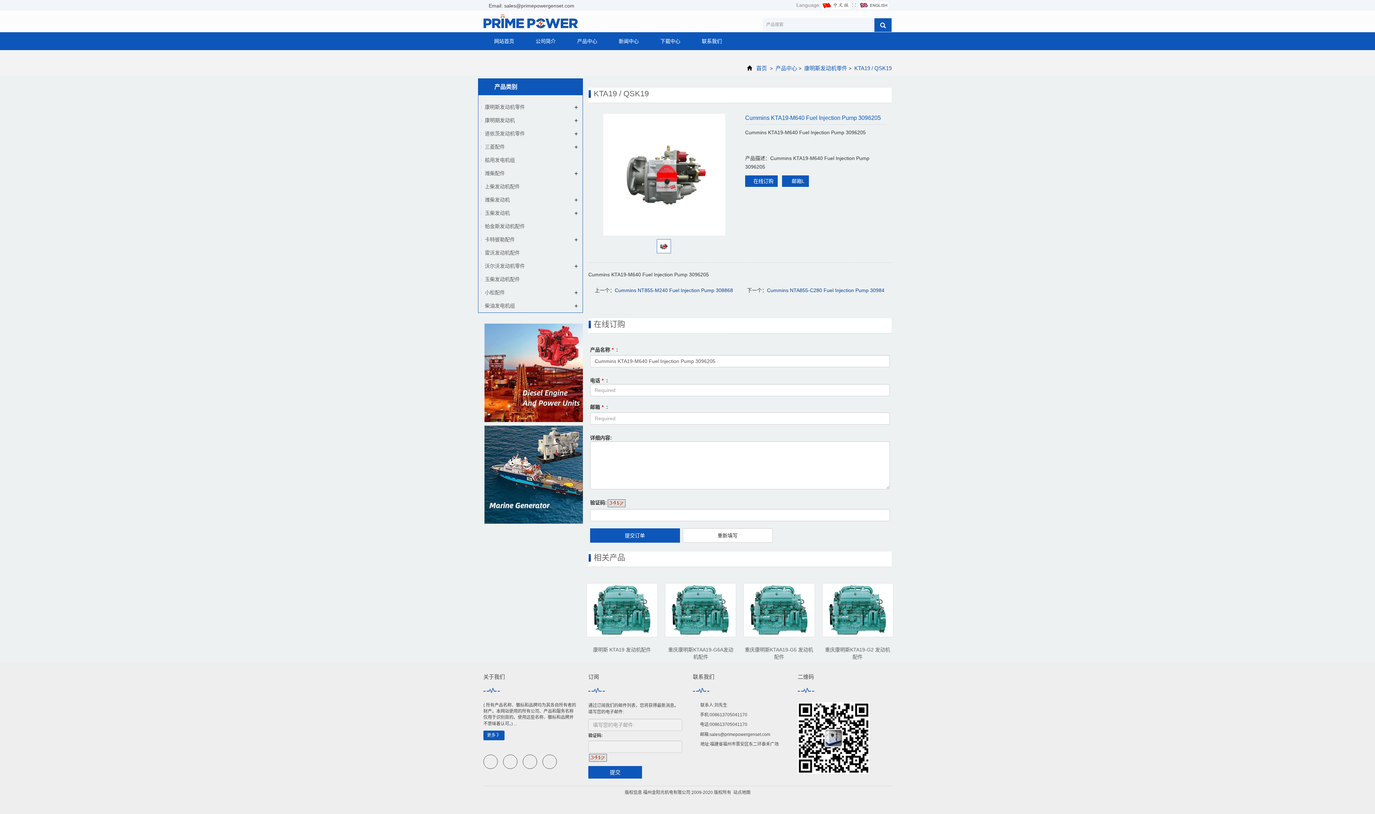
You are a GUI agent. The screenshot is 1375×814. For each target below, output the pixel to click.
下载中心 (670, 41)
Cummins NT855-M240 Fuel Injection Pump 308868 (674, 290)
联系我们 (712, 41)
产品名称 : (604, 350)
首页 (761, 68)
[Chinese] (836, 5)
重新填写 (728, 535)
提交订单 (635, 535)
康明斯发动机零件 (826, 68)
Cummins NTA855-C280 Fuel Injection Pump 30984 (825, 290)
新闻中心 (629, 41)
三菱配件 (495, 147)
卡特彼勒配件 (500, 239)
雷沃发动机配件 (502, 253)
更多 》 (494, 735)
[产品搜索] (883, 25)
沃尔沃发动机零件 (505, 266)
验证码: (598, 502)
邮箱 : (599, 407)
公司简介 (546, 41)
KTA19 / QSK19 (872, 68)
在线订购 (763, 181)
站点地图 (742, 792)
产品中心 (587, 41)
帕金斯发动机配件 (505, 226)
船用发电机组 (500, 160)
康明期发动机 (500, 120)
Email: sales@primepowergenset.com (530, 6)
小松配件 (495, 292)
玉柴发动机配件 (502, 279)
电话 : (599, 380)
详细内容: (601, 438)
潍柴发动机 (497, 200)
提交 (615, 772)
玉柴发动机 (497, 213)
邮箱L (797, 181)
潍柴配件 (495, 173)
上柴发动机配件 (502, 186)
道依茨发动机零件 (505, 133)
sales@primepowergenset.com (740, 734)
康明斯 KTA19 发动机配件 (622, 650)
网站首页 (504, 41)
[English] (873, 5)
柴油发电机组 (500, 306)
